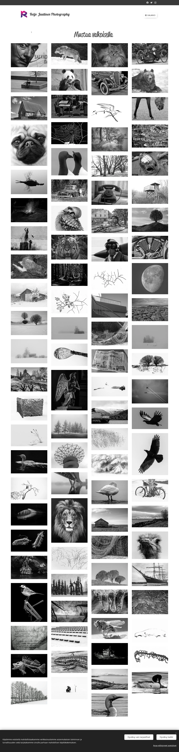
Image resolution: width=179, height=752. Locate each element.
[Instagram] (155, 2)
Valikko (151, 15)
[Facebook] (147, 2)
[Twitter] (151, 2)
